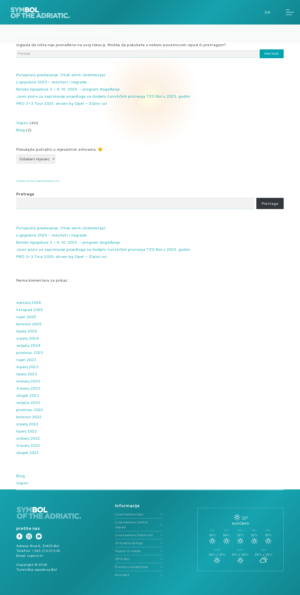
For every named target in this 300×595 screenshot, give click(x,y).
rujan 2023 (26, 359)
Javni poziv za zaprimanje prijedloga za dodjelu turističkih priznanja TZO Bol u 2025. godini (103, 96)
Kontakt (122, 575)
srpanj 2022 (27, 424)
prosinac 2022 (29, 409)
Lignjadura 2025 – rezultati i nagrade (51, 82)
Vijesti (22, 122)
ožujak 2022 (27, 452)
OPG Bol (122, 559)
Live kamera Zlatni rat (134, 535)
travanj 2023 (28, 388)
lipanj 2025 (26, 331)
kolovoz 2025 (29, 324)
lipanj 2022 (26, 431)
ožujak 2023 (27, 395)
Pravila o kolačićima (131, 567)
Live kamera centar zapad (131, 524)
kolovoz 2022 (28, 416)
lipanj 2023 (26, 374)
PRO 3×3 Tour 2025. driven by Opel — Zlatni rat (61, 103)
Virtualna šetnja (129, 543)
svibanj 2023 (28, 381)
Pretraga (25, 194)
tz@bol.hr (35, 556)
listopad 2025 (29, 309)
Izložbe (21, 180)
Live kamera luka (129, 514)
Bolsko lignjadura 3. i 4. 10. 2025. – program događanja (68, 89)
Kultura (31, 180)
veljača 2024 (28, 345)
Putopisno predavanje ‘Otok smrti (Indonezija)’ (61, 74)
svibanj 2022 (28, 438)
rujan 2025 (26, 316)
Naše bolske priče (48, 180)
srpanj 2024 (27, 338)
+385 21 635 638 (46, 551)
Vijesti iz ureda (128, 551)
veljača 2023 (28, 402)
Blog (20, 130)
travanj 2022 (28, 445)
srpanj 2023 (27, 366)
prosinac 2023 (29, 352)
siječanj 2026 (28, 302)
